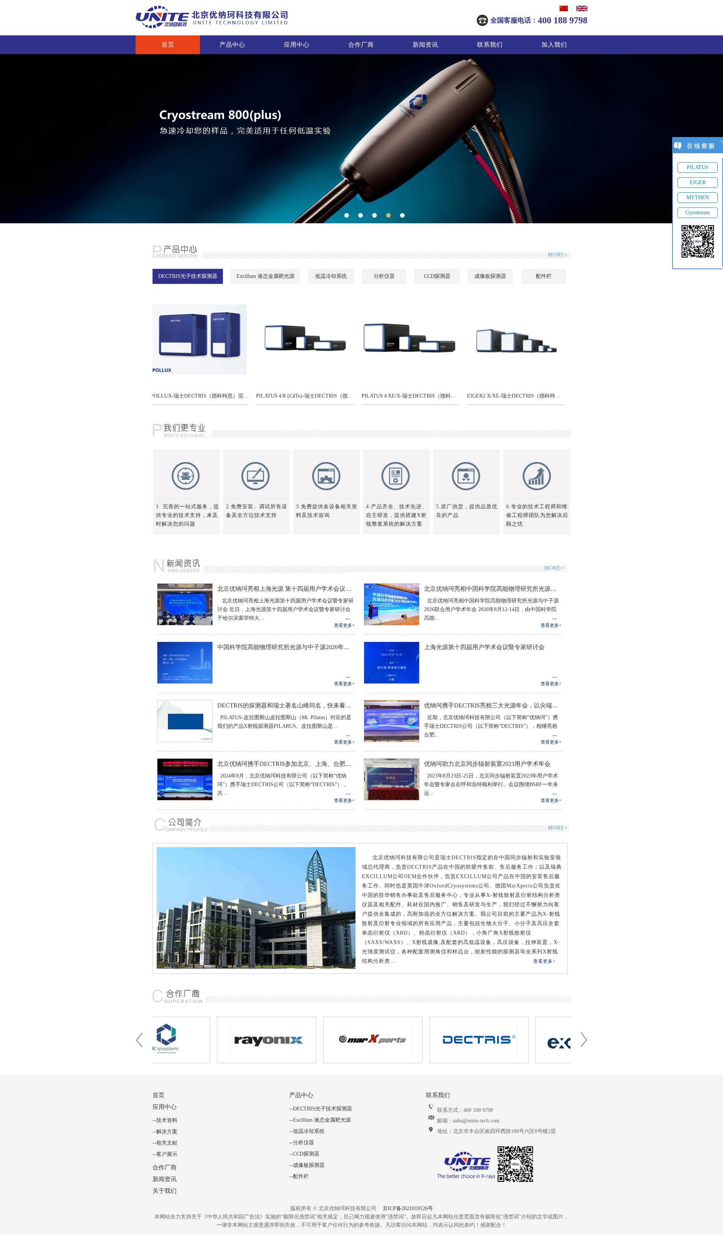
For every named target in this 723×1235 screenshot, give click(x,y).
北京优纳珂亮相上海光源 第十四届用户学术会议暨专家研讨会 (286, 588)
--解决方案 (165, 1131)
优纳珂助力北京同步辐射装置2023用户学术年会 (487, 764)
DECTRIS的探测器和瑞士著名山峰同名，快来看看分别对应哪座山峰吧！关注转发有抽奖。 (286, 705)
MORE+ (557, 255)
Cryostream (697, 212)
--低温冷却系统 (307, 1131)
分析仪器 (384, 276)
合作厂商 (361, 44)
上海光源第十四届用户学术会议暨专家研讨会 (484, 647)
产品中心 (232, 44)
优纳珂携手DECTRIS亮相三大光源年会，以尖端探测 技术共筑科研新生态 (492, 705)
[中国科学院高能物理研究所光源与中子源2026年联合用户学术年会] (184, 682)
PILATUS (697, 167)
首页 (168, 44)
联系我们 (490, 44)
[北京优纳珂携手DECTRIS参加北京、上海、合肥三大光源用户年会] (184, 798)
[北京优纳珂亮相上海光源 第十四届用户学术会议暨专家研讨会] (184, 623)
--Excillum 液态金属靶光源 (320, 1120)
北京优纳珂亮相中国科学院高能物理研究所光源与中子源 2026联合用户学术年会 (492, 588)
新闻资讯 (425, 44)
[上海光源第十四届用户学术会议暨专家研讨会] (391, 682)
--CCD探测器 (304, 1154)
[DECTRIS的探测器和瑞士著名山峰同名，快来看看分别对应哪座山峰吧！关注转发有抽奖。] (184, 740)
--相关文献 (165, 1143)
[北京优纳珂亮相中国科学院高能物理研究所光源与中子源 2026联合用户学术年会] (391, 623)
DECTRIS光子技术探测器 (187, 276)
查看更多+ (344, 625)
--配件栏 (299, 1176)
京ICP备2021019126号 (408, 1208)
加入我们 (554, 44)
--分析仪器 (301, 1142)
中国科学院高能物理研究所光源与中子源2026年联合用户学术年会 (286, 647)
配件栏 (544, 276)
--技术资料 (165, 1120)
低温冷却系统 (331, 276)
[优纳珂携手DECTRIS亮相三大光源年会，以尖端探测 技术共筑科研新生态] (391, 740)
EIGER (698, 182)
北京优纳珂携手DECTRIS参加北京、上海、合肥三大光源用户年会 (286, 764)
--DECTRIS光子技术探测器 (320, 1109)
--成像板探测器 (307, 1165)
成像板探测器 (490, 276)
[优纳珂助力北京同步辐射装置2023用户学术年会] (391, 798)
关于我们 (165, 1191)
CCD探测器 (437, 276)
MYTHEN (697, 197)
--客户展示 (165, 1154)
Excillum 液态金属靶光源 (265, 276)
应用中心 (297, 44)
